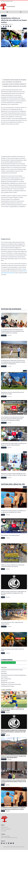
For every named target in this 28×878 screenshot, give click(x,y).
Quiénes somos (4, 827)
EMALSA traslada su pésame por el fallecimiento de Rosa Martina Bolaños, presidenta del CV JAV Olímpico (13, 593)
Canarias (3, 537)
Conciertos (3, 671)
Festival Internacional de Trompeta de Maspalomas (13, 675)
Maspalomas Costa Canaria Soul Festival (11, 684)
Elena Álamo (4, 673)
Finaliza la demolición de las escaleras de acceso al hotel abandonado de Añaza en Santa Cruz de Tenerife (13, 781)
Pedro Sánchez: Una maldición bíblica (10, 535)
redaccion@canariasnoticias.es (10, 837)
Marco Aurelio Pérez (6, 679)
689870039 (7, 836)
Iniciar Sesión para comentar (8, 662)
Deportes (3, 712)
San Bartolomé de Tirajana (7, 686)
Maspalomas (4, 680)
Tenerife (2, 784)
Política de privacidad (5, 829)
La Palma (3, 514)
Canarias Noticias (4, 24)
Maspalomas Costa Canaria (7, 682)
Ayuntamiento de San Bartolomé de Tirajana (12, 669)
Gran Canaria (3, 15)
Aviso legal (3, 830)
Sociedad (3, 597)
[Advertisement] (14, 63)
